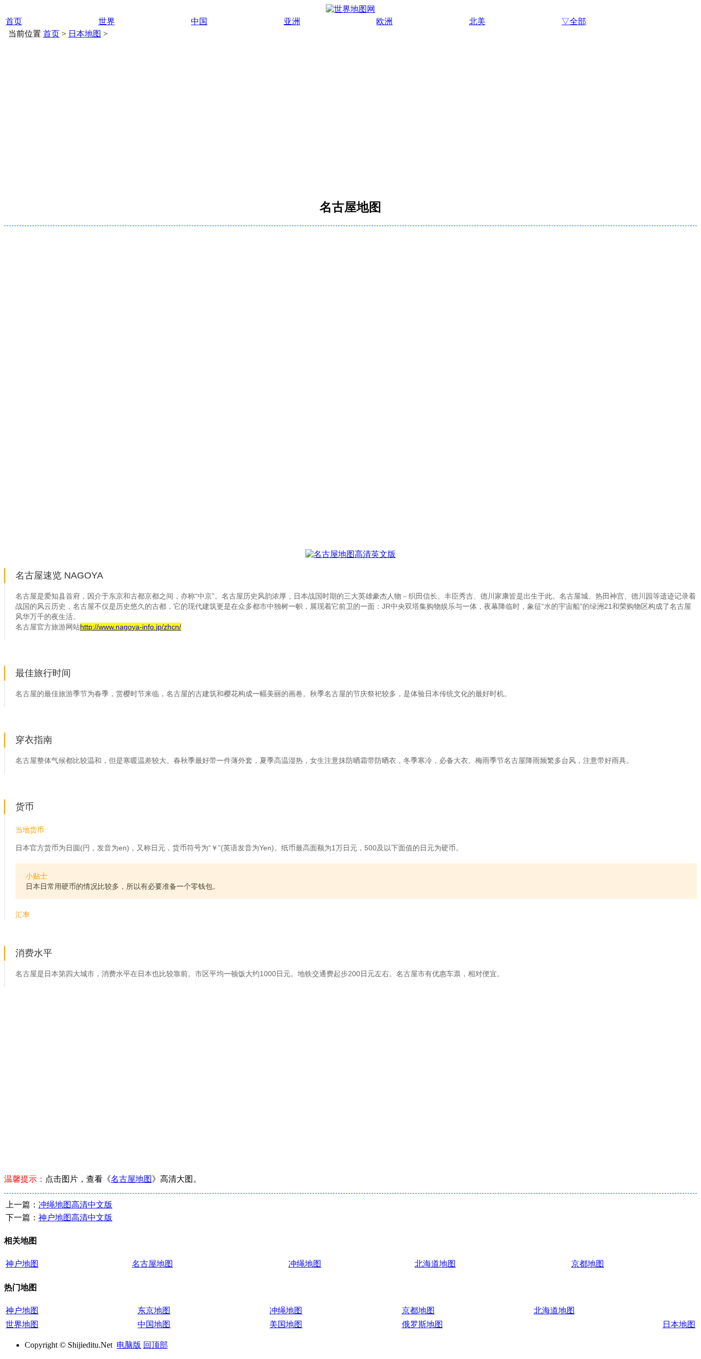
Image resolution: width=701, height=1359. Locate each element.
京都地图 (587, 1263)
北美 (477, 21)
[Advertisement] (350, 117)
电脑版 (128, 1345)
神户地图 (22, 1263)
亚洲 (292, 21)
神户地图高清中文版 (75, 1217)
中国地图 (154, 1324)
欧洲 (384, 21)
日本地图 (84, 33)
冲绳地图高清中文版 (75, 1204)
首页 (14, 21)
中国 (199, 21)
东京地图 (154, 1310)
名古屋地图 (131, 1179)
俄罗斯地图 (422, 1324)
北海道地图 (435, 1263)
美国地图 (285, 1324)
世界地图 (22, 1324)
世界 (107, 21)
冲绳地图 (304, 1263)
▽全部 (573, 21)
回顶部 (155, 1345)
